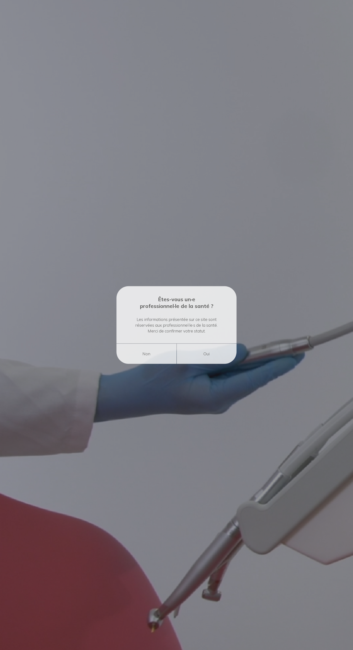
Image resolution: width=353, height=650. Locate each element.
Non (146, 353)
